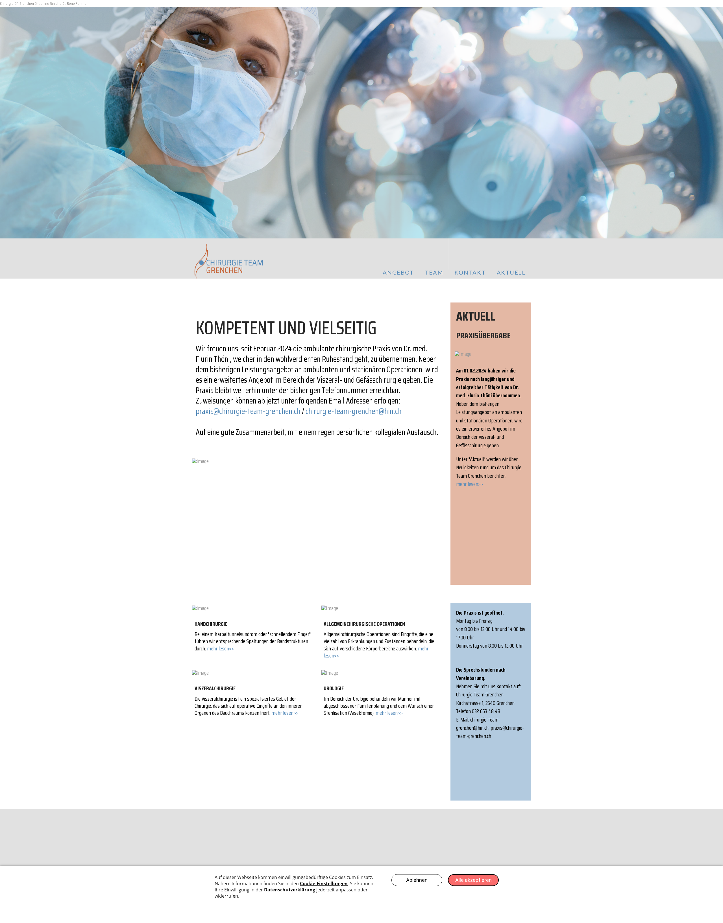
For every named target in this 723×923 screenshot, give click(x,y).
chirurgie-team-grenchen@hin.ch (354, 411)
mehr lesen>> (469, 484)
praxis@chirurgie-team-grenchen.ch (248, 411)
